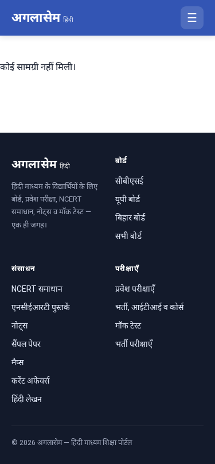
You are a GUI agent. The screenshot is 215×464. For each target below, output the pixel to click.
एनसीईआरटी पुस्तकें (40, 307)
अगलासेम (42, 17)
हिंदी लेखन (26, 399)
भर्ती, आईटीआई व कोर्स (149, 307)
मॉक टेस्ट (128, 325)
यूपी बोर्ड (127, 199)
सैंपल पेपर (26, 344)
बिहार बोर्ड (130, 217)
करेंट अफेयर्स (30, 380)
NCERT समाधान (36, 288)
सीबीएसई (129, 180)
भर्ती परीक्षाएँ (134, 344)
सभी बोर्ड (128, 236)
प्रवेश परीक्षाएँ (135, 288)
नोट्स (19, 325)
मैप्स (17, 362)
